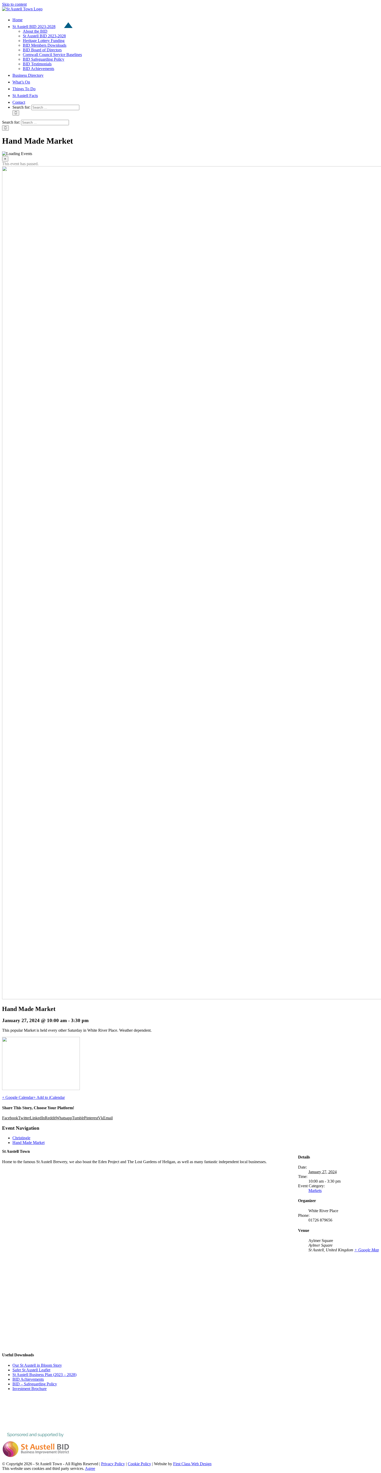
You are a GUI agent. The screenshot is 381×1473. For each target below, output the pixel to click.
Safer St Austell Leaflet (31, 1370)
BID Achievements (28, 1379)
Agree (90, 1468)
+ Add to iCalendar (49, 1097)
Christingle (21, 1138)
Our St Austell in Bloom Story (37, 1365)
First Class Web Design (192, 1464)
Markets (315, 1190)
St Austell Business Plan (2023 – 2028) (44, 1374)
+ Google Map (366, 1250)
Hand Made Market (28, 1142)
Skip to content (14, 4)
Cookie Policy (139, 1464)
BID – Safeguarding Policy (34, 1384)
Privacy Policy (113, 1464)
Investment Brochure (29, 1388)
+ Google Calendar (17, 1097)
